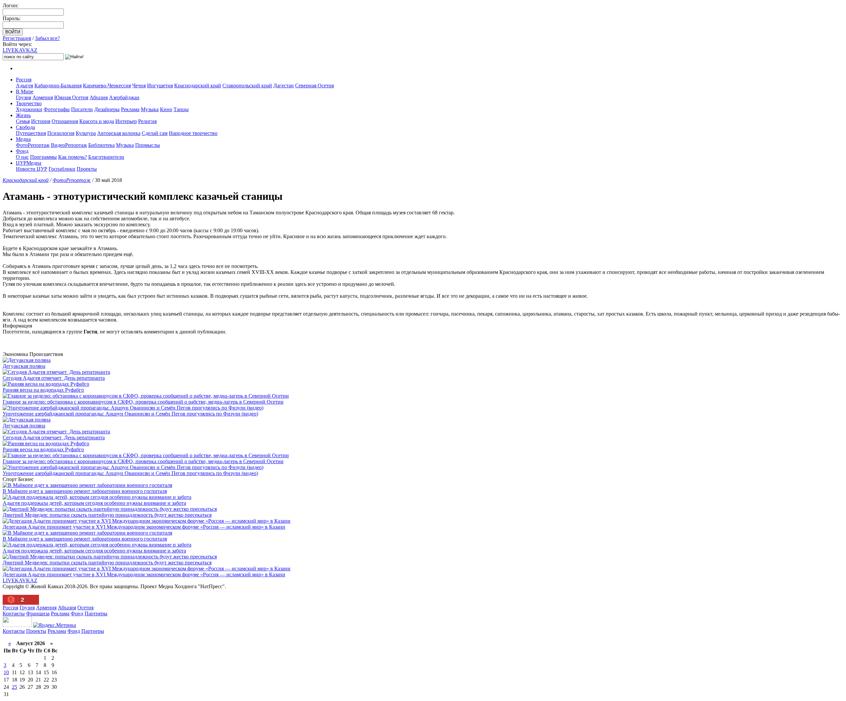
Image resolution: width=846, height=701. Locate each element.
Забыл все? (47, 38)
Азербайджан (124, 97)
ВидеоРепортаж (69, 145)
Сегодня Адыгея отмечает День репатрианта (54, 378)
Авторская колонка (118, 133)
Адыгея (24, 85)
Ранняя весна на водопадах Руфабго (43, 390)
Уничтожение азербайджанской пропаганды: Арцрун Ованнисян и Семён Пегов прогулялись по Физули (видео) (130, 413)
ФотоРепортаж (33, 145)
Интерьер (126, 121)
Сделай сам (155, 133)
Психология (60, 133)
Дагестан (283, 85)
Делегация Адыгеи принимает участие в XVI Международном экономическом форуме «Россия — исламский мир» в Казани (144, 527)
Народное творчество (193, 133)
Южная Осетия (71, 97)
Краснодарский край (197, 85)
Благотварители (106, 157)
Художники (29, 109)
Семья (23, 121)
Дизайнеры (107, 109)
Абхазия (99, 97)
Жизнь (23, 115)
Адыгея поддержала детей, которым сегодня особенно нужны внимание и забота (94, 503)
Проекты (87, 169)
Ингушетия (160, 85)
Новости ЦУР (31, 169)
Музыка (150, 109)
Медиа (23, 139)
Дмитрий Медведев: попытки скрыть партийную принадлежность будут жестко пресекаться (107, 515)
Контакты (14, 613)
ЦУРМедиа (28, 163)
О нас (22, 157)
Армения (42, 97)
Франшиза (38, 613)
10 (6, 672)
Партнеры (96, 613)
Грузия (23, 97)
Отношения (65, 121)
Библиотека (101, 145)
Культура (86, 133)
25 (14, 687)
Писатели (82, 109)
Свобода (25, 127)
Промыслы (147, 145)
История (40, 121)
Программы (43, 157)
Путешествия (31, 133)
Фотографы (57, 109)
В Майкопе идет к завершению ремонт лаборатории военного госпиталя (85, 491)
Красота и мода (96, 121)
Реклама (130, 109)
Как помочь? (72, 157)
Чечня (139, 85)
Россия (23, 79)
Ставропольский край (247, 85)
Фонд (22, 151)
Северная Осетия (314, 85)
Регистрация (17, 38)
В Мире (24, 91)
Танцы (181, 109)
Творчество (29, 103)
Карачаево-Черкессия (107, 85)
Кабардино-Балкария (58, 85)
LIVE (20, 50)
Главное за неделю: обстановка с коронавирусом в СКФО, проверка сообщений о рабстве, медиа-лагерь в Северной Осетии (143, 402)
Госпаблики (62, 169)
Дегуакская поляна (24, 366)
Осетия (85, 607)
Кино (166, 109)
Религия (147, 121)
